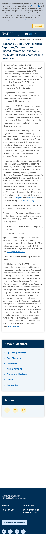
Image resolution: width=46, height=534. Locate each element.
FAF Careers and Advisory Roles (31, 511)
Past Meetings (14, 358)
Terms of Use (8, 509)
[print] (7, 410)
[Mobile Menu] (42, 34)
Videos (10, 379)
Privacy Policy (36, 6)
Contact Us (12, 385)
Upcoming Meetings (16, 352)
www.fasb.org (28, 200)
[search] (36, 34)
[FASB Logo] (10, 33)
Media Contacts (14, 368)
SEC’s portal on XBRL (16, 251)
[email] (15, 410)
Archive (5, 505)
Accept (38, 26)
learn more (31, 197)
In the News (13, 363)
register (19, 197)
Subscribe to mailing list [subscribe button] (14, 522)
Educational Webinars (17, 374)
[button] (4, 531)
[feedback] (23, 410)
